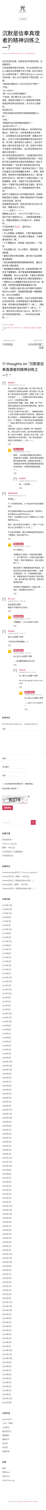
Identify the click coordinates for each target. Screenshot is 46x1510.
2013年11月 (7, 941)
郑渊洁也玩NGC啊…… (24, 880)
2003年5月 (6, 1378)
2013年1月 (6, 973)
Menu (24, 19)
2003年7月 (6, 1370)
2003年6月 (6, 1374)
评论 (4, 729)
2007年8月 (6, 1174)
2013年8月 (6, 945)
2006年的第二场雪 (36, 344)
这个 (18, 227)
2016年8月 (6, 917)
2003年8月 (6, 1366)
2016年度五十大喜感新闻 (12, 852)
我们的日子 (6, 1431)
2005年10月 (7, 1262)
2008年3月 (6, 1146)
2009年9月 (6, 1074)
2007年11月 (7, 1162)
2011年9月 (6, 997)
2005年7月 (6, 1274)
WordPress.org (8, 1480)
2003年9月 (6, 1362)
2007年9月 (6, 1170)
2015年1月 (6, 925)
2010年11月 (7, 1017)
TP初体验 (9, 343)
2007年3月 (6, 1194)
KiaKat (5, 884)
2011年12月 (7, 989)
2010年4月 (6, 1046)
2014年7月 (6, 937)
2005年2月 (6, 1294)
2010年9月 (6, 1025)
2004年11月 (7, 1306)
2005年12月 (7, 1254)
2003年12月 (7, 1350)
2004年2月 (6, 1342)
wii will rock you (15, 328)
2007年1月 (6, 1202)
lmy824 (11, 382)
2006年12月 (7, 1206)
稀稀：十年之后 (8, 847)
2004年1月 (6, 1346)
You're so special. (9, 844)
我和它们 (5, 1439)
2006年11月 (7, 1210)
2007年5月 (6, 1186)
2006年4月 (6, 1238)
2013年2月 (6, 969)
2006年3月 (6, 1242)
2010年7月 (6, 1033)
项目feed (6, 1472)
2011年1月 (6, 1009)
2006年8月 (6, 1222)
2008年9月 (6, 1122)
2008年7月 (6, 1130)
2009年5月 (6, 1090)
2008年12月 (7, 1110)
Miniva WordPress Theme (28, 1501)
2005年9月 (6, 1266)
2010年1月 (6, 1058)
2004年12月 (7, 1302)
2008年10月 (7, 1118)
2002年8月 (6, 1402)
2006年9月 (6, 1218)
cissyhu (11, 631)
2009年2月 (6, 1102)
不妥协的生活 (7, 855)
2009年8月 (6, 1078)
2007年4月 (6, 1190)
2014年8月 (6, 933)
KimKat (5, 880)
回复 (9, 444)
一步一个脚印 (7, 1423)
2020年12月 (7, 905)
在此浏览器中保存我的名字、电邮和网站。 (19, 784)
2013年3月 (6, 965)
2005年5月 (6, 1282)
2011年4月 (6, 1001)
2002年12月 (7, 1398)
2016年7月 (6, 921)
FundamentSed (8, 872)
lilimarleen (30, 53)
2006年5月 (6, 1234)
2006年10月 (7, 1214)
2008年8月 (6, 1126)
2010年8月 (6, 1029)
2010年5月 (6, 1041)
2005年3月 (6, 1290)
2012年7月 (6, 985)
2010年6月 (6, 1038)
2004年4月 (6, 1334)
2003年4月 (6, 1382)
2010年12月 (7, 1013)
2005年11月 (7, 1258)
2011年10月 (7, 993)
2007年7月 (6, 1178)
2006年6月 (6, 1230)
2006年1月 (6, 1250)
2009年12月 (7, 1062)
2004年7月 (6, 1322)
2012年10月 (7, 981)
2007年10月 (7, 1166)
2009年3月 (6, 1098)
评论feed (6, 1476)
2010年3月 (6, 1049)
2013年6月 (6, 953)
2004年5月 (6, 1330)
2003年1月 (6, 1394)
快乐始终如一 (7, 839)
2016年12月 (7, 913)
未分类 (11, 325)
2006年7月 (6, 1226)
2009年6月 (6, 1086)
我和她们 (5, 1435)
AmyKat (5, 876)
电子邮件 (6, 767)
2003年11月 (7, 1354)
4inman (22, 670)
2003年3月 (6, 1386)
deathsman (13, 493)
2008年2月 (6, 1150)
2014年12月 (7, 929)
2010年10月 (7, 1021)
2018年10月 (7, 909)
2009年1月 (6, 1106)
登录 (4, 1468)
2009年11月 (7, 1066)
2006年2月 (6, 1246)
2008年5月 (6, 1138)
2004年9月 (6, 1314)
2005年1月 (6, 1298)
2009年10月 (7, 1070)
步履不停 (5, 1451)
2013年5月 (6, 957)
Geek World (7, 1419)
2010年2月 (6, 1054)
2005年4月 (6, 1286)
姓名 (4, 758)
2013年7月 (6, 949)
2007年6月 (6, 1182)
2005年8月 (6, 1270)
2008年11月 (7, 1114)
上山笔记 (5, 1427)
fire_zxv (11, 599)
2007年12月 (7, 1158)
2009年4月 (6, 1094)
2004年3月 (6, 1338)
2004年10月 (7, 1310)
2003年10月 (7, 1358)
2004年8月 (6, 1318)
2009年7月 (6, 1082)
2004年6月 (6, 1326)
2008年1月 (6, 1154)
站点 (4, 775)
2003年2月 (6, 1390)
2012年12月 (7, 977)
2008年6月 (6, 1134)
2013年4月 (6, 961)
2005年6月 (6, 1278)
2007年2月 (6, 1198)
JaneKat (5, 888)
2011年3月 (6, 1005)
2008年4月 (6, 1142)
